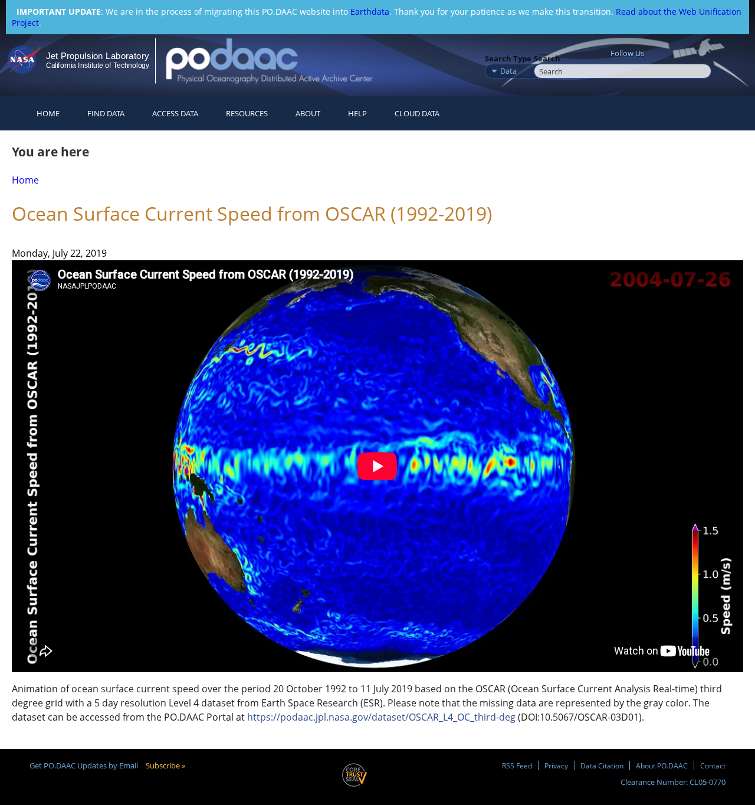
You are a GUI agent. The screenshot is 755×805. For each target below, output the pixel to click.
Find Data (105, 113)
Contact (713, 765)
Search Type (508, 58)
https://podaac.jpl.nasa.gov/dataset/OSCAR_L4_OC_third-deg (381, 717)
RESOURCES (247, 113)
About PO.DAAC (662, 765)
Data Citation (601, 765)
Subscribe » (165, 765)
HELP (357, 113)
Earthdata (369, 11)
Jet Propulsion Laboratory (97, 56)
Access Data (175, 113)
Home (48, 113)
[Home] (279, 60)
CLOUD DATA (417, 113)
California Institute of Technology (97, 65)
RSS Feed (517, 765)
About (308, 113)
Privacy (556, 765)
